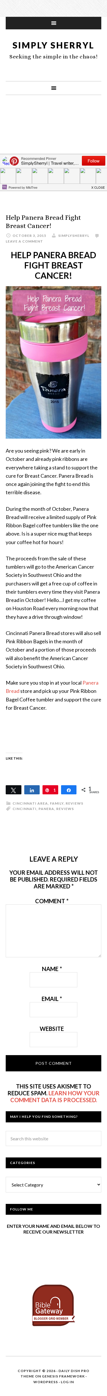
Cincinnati (25, 809)
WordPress (45, 1382)
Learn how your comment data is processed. (55, 1096)
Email (52, 998)
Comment (51, 901)
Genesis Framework (63, 1376)
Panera (46, 809)
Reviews (74, 803)
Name (52, 968)
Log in (67, 1382)
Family (57, 803)
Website (52, 1028)
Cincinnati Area (30, 803)
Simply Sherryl (53, 45)
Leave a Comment (24, 241)
